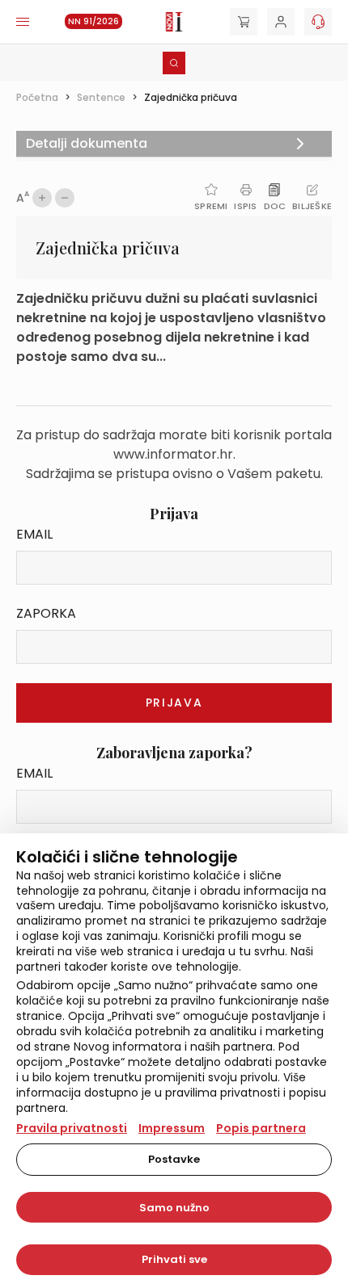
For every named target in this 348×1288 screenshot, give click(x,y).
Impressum (171, 1128)
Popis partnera (261, 1128)
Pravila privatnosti (71, 1128)
